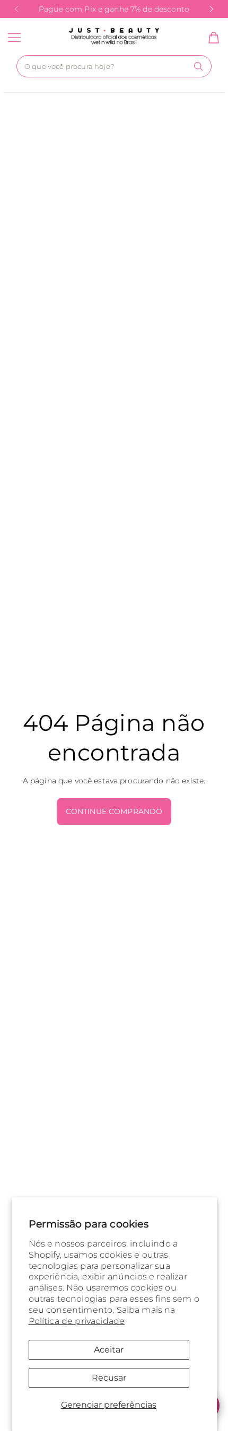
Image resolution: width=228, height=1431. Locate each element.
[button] (17, 9)
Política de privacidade (77, 1321)
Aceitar (109, 1350)
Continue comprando (114, 811)
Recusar (109, 1378)
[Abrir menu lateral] (14, 37)
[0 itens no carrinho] (213, 37)
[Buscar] (198, 66)
